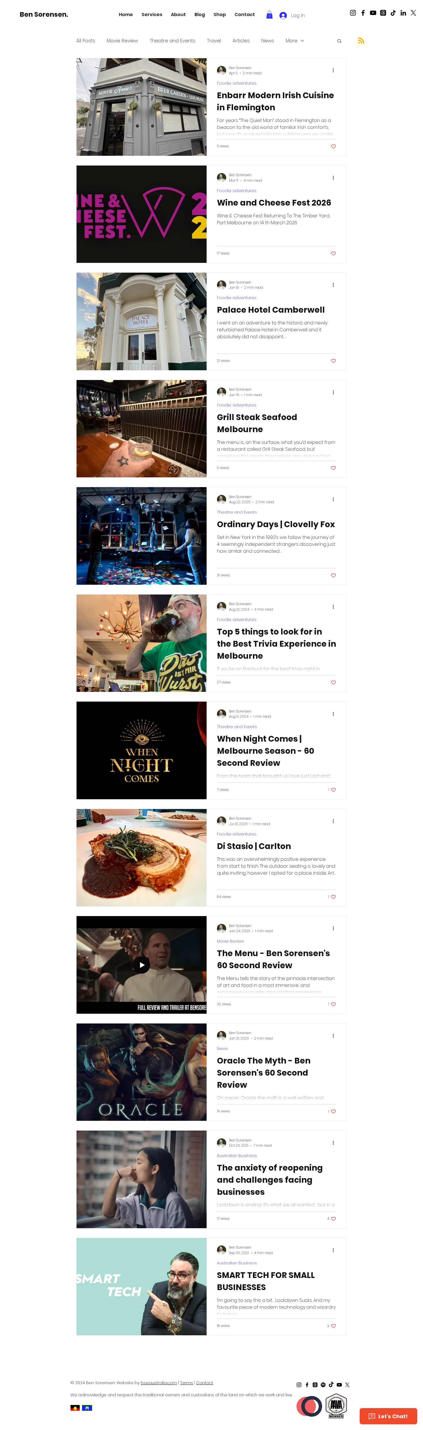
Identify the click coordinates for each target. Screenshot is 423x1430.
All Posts (85, 40)
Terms (186, 1383)
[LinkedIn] (403, 13)
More (292, 40)
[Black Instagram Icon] (353, 13)
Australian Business (237, 1155)
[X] (413, 13)
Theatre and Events (172, 40)
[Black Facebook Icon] (363, 13)
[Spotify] (323, 1385)
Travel (214, 40)
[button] (152, 15)
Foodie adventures (236, 83)
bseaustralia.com (159, 1383)
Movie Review (122, 40)
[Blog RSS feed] (361, 41)
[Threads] (383, 13)
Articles (241, 40)
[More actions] (335, 70)
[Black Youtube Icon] (373, 13)
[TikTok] (393, 13)
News (267, 40)
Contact (204, 1383)
